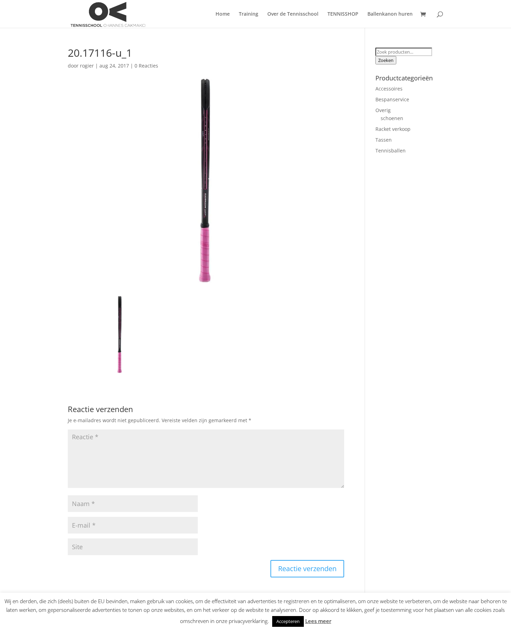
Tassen (383, 139)
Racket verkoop (393, 129)
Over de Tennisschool (292, 14)
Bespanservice (392, 99)
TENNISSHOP (342, 14)
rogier (87, 65)
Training (248, 14)
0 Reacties (146, 65)
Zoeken (386, 60)
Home (223, 14)
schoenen (392, 118)
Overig (383, 110)
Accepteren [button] (288, 621)
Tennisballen (390, 150)
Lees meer (318, 620)
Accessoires (389, 88)
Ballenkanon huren (390, 14)
